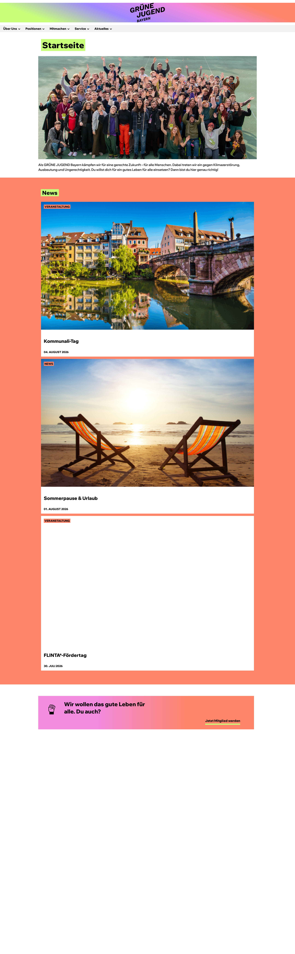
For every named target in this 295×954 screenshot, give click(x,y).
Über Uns (10, 29)
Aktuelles (101, 29)
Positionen (33, 29)
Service (80, 29)
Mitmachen (58, 29)
